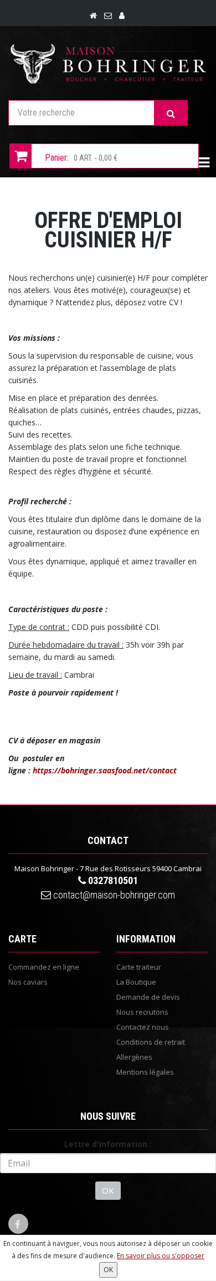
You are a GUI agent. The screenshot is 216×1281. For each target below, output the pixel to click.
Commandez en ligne (43, 967)
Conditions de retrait (150, 1042)
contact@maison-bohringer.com (113, 895)
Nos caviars (28, 982)
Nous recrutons (142, 1012)
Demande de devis (148, 997)
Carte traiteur (138, 967)
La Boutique (136, 982)
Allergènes (134, 1057)
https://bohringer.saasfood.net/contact (105, 770)
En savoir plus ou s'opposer (160, 1255)
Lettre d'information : (108, 1144)
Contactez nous (142, 1027)
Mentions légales (145, 1072)
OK (108, 1190)
